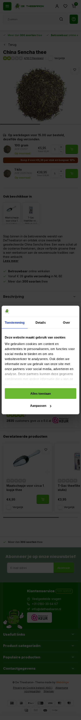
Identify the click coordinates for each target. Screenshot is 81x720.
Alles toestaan (40, 393)
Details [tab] (41, 322)
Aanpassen (38, 405)
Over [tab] (66, 322)
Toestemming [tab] (15, 322)
